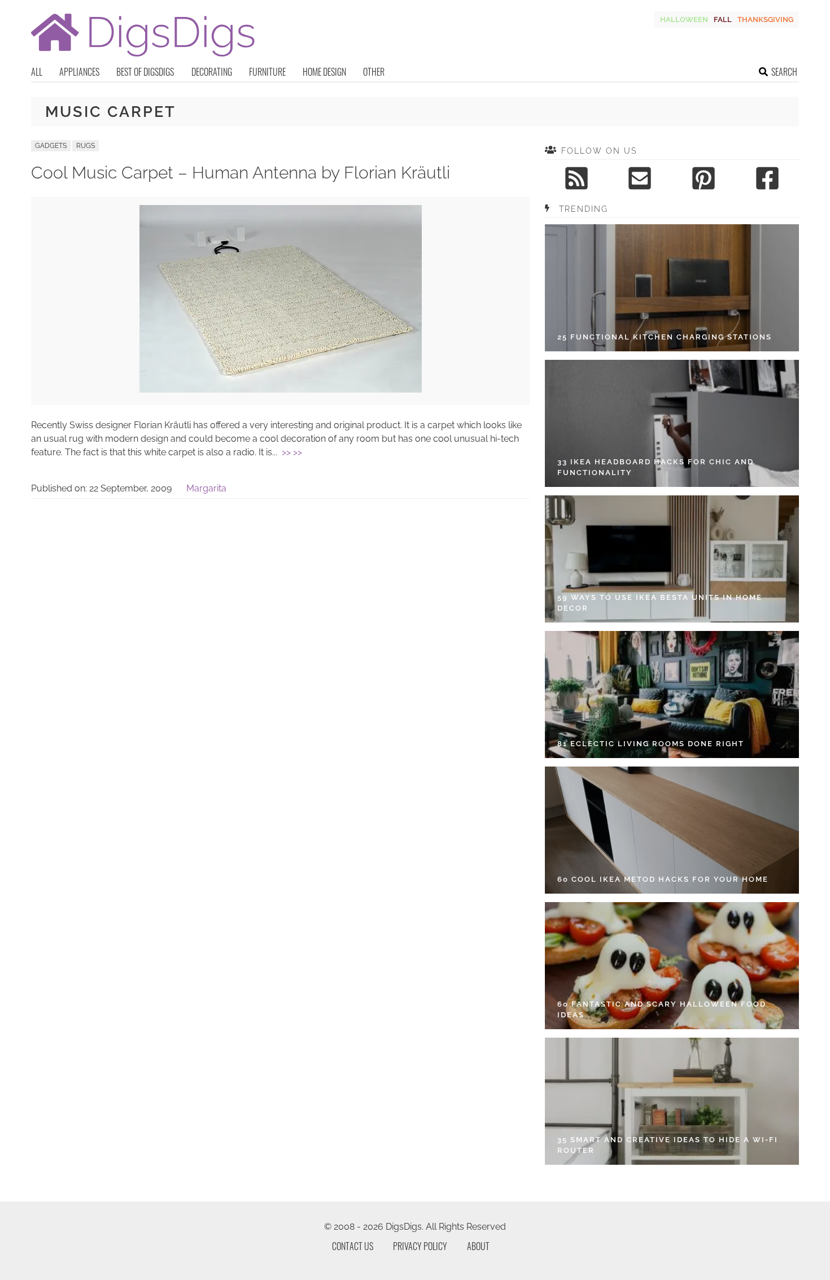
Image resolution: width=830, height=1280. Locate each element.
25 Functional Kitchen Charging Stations (664, 337)
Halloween (684, 19)
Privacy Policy (420, 1246)
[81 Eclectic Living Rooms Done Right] (672, 694)
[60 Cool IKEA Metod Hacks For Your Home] (672, 830)
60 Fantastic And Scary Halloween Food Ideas (661, 1010)
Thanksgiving (765, 19)
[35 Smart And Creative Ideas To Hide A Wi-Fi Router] (672, 1101)
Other (374, 72)
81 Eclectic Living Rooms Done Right (650, 743)
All (36, 72)
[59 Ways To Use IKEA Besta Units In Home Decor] (672, 558)
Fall (723, 19)
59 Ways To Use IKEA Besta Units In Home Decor (659, 603)
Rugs (85, 146)
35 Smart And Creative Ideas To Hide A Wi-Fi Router (667, 1145)
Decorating (211, 72)
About (478, 1246)
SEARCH (784, 72)
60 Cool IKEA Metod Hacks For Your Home (662, 879)
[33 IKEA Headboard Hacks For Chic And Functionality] (672, 423)
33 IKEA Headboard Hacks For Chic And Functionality (655, 467)
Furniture (267, 72)
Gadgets (51, 146)
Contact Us (352, 1246)
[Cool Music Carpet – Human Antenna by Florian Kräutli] (280, 389)
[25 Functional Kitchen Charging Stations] (672, 287)
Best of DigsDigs (145, 72)
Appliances (79, 72)
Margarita (206, 488)
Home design (324, 72)
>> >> (292, 452)
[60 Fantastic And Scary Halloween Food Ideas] (672, 965)
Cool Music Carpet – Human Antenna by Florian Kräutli (240, 172)
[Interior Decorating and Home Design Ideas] (143, 58)
